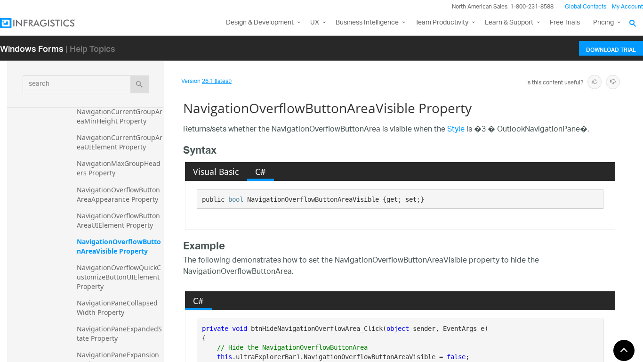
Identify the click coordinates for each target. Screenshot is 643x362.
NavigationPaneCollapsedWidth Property (117, 307)
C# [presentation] (260, 171)
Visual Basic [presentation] (216, 171)
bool (235, 199)
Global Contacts (585, 6)
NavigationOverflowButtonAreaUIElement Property (118, 220)
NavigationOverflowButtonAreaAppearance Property (118, 194)
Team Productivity (441, 23)
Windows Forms (32, 48)
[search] (139, 84)
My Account (627, 6)
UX (314, 23)
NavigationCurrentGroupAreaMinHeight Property (119, 116)
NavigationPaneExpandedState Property (119, 333)
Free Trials (565, 23)
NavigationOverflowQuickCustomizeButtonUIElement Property (119, 277)
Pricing (603, 23)
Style (456, 130)
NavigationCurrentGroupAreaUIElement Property (119, 142)
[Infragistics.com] (47, 23)
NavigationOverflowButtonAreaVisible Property (119, 246)
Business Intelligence (367, 23)
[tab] (216, 171)
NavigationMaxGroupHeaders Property (119, 168)
